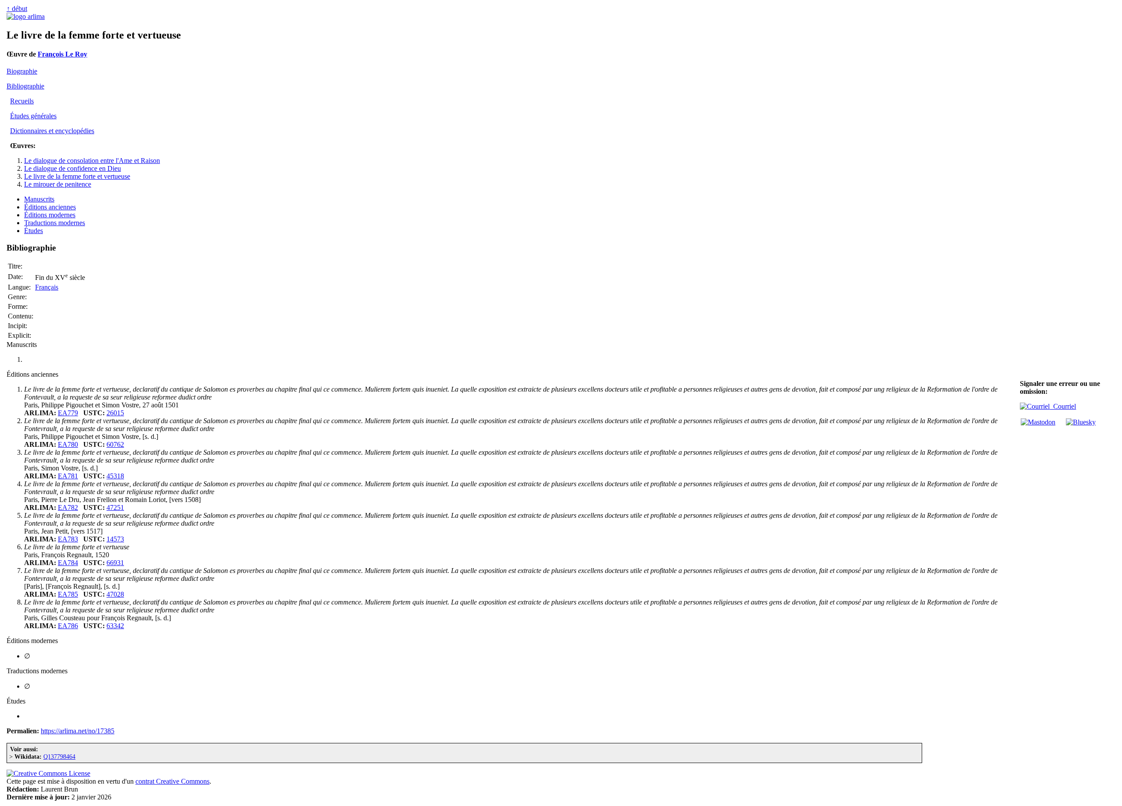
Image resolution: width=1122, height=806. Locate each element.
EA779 (68, 413)
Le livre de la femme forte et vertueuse (77, 176)
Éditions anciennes (50, 207)
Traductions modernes (54, 222)
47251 (115, 507)
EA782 (68, 507)
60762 (115, 444)
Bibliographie (25, 86)
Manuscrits (39, 199)
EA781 (68, 476)
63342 (115, 625)
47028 (115, 594)
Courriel (1063, 406)
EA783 (68, 539)
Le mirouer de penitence (57, 184)
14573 (115, 539)
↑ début (17, 8)
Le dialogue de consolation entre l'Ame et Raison (92, 160)
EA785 (68, 594)
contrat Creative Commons (172, 781)
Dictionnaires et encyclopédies (52, 130)
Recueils (22, 101)
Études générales (33, 116)
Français (46, 287)
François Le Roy (62, 54)
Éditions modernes (49, 215)
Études (33, 230)
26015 (115, 413)
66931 (115, 562)
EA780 (68, 444)
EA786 (68, 625)
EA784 (68, 562)
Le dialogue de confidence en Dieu (72, 168)
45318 (115, 476)
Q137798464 (59, 756)
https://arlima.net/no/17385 (77, 731)
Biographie (22, 71)
